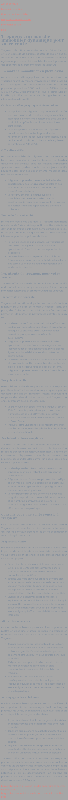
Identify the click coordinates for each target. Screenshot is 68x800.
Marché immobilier (11, 9)
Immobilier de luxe (11, 24)
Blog (3, 29)
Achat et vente (9, 4)
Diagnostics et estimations (16, 19)
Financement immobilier (14, 14)
